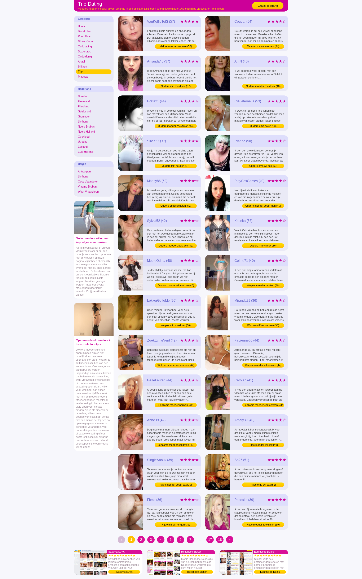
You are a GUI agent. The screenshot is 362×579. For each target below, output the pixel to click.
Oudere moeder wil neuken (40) (176, 285)
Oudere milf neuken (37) (176, 165)
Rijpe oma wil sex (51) (263, 484)
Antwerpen (84, 171)
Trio (80, 71)
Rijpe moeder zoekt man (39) (263, 524)
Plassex (83, 76)
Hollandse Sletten (197, 571)
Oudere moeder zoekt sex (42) (176, 245)
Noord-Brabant (86, 126)
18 (220, 539)
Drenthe (82, 96)
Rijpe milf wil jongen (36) (176, 524)
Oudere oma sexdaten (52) (175, 205)
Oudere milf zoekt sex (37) (176, 86)
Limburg (83, 121)
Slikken (82, 66)
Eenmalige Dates (270, 571)
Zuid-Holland (85, 151)
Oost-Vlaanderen (88, 181)
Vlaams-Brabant (87, 186)
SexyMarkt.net (124, 571)
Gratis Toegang (268, 5)
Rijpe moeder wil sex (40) (263, 444)
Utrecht (82, 141)
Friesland (83, 106)
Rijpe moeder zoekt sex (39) (176, 484)
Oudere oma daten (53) (263, 126)
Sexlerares (84, 51)
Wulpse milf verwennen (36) (263, 325)
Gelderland (84, 111)
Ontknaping (85, 46)
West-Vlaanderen (88, 191)
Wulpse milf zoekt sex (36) (176, 325)
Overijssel (84, 136)
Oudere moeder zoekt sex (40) (263, 86)
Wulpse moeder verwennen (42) (176, 365)
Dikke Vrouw (85, 41)
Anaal (81, 61)
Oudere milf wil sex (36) (263, 245)
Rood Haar (84, 36)
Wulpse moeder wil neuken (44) (263, 365)
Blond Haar (84, 31)
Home (81, 26)
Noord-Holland (86, 131)
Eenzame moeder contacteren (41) (263, 405)
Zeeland (83, 146)
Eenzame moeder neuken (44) (175, 405)
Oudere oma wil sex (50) (263, 165)
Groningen (84, 116)
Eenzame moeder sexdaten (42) (176, 444)
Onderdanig (85, 56)
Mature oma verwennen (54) (263, 46)
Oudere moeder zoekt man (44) (176, 126)
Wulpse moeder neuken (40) (263, 285)
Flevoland (84, 101)
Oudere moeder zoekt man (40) (263, 205)
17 (210, 539)
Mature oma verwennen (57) (176, 46)
